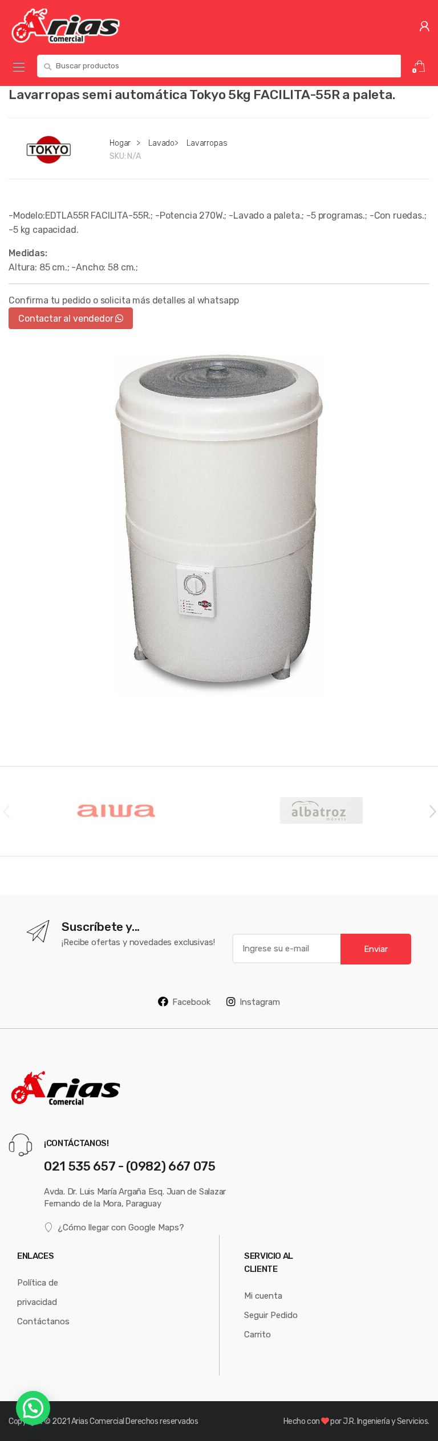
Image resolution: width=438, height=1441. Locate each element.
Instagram (260, 1001)
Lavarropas (207, 143)
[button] (33, 1408)
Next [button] (432, 810)
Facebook (191, 1001)
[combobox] (219, 66)
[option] (219, 525)
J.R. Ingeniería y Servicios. (386, 1421)
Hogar (120, 143)
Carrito (257, 1334)
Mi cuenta (263, 1295)
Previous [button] (5, 810)
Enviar (376, 949)
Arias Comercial (97, 1421)
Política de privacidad (37, 1292)
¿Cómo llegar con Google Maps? (121, 1227)
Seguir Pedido (271, 1315)
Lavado (161, 143)
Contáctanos (43, 1321)
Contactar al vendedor (66, 318)
